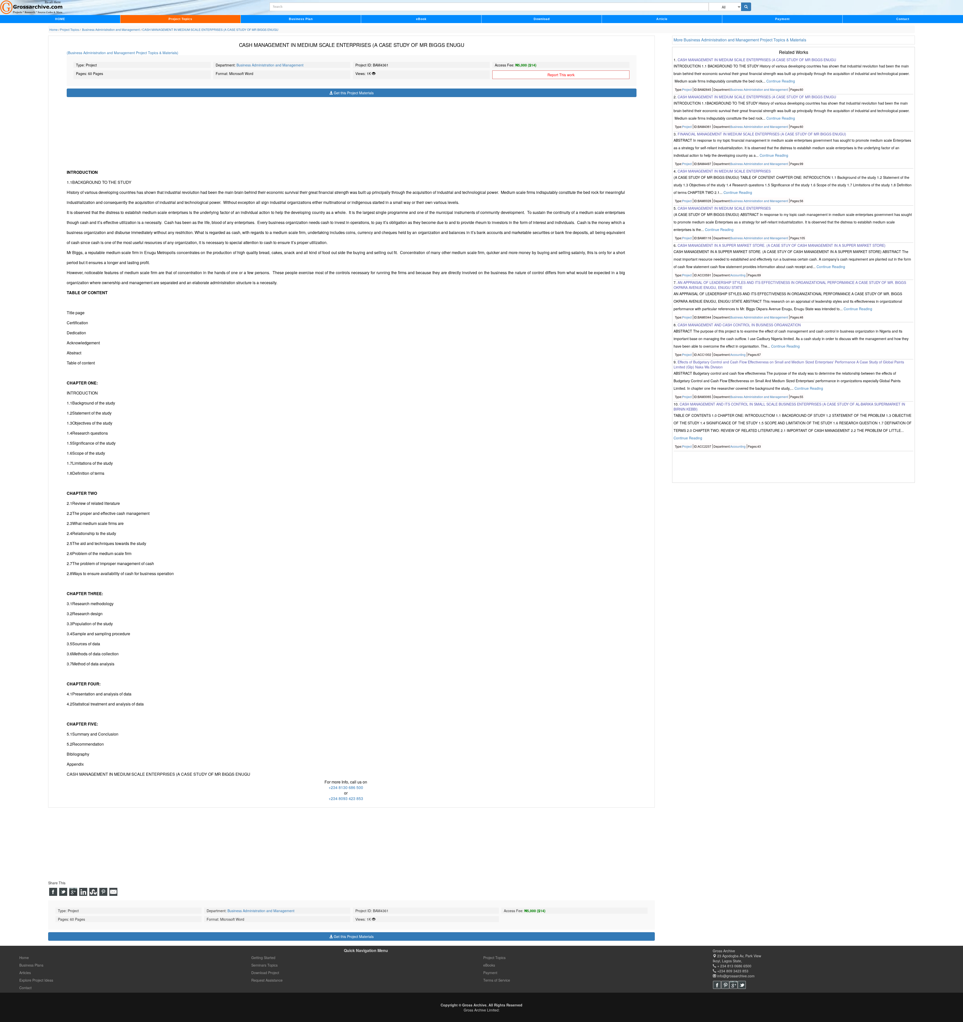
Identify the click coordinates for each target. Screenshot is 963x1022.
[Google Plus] (734, 985)
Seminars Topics (264, 965)
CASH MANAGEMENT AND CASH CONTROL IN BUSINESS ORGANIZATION (739, 324)
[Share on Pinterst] (103, 892)
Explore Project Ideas (36, 980)
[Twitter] (742, 985)
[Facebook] (717, 985)
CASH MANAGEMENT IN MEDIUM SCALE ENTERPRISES (724, 171)
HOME (60, 19)
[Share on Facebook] (53, 892)
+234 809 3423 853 (732, 970)
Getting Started (263, 957)
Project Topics (180, 19)
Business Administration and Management (269, 64)
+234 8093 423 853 (346, 798)
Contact (902, 19)
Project (687, 89)
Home (24, 957)
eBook (421, 19)
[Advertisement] (217, 132)
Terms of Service (496, 980)
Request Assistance (267, 980)
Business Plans (31, 965)
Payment (782, 19)
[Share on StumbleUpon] (93, 892)
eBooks (489, 965)
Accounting (738, 275)
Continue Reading (780, 81)
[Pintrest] (725, 985)
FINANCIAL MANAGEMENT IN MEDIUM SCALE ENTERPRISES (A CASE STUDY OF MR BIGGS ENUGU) (762, 133)
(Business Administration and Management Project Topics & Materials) (122, 52)
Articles (25, 972)
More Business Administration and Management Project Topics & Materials (740, 40)
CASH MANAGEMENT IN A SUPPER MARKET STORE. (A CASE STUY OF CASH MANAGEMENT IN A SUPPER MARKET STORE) (782, 245)
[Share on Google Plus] (73, 892)
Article (662, 19)
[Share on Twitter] (63, 892)
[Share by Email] (113, 892)
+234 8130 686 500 (346, 787)
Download (542, 19)
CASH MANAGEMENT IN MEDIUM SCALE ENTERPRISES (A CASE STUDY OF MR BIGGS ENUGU (757, 59)
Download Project (265, 972)
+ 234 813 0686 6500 (733, 965)
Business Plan (301, 19)
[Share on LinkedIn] (83, 892)
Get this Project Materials (353, 92)
